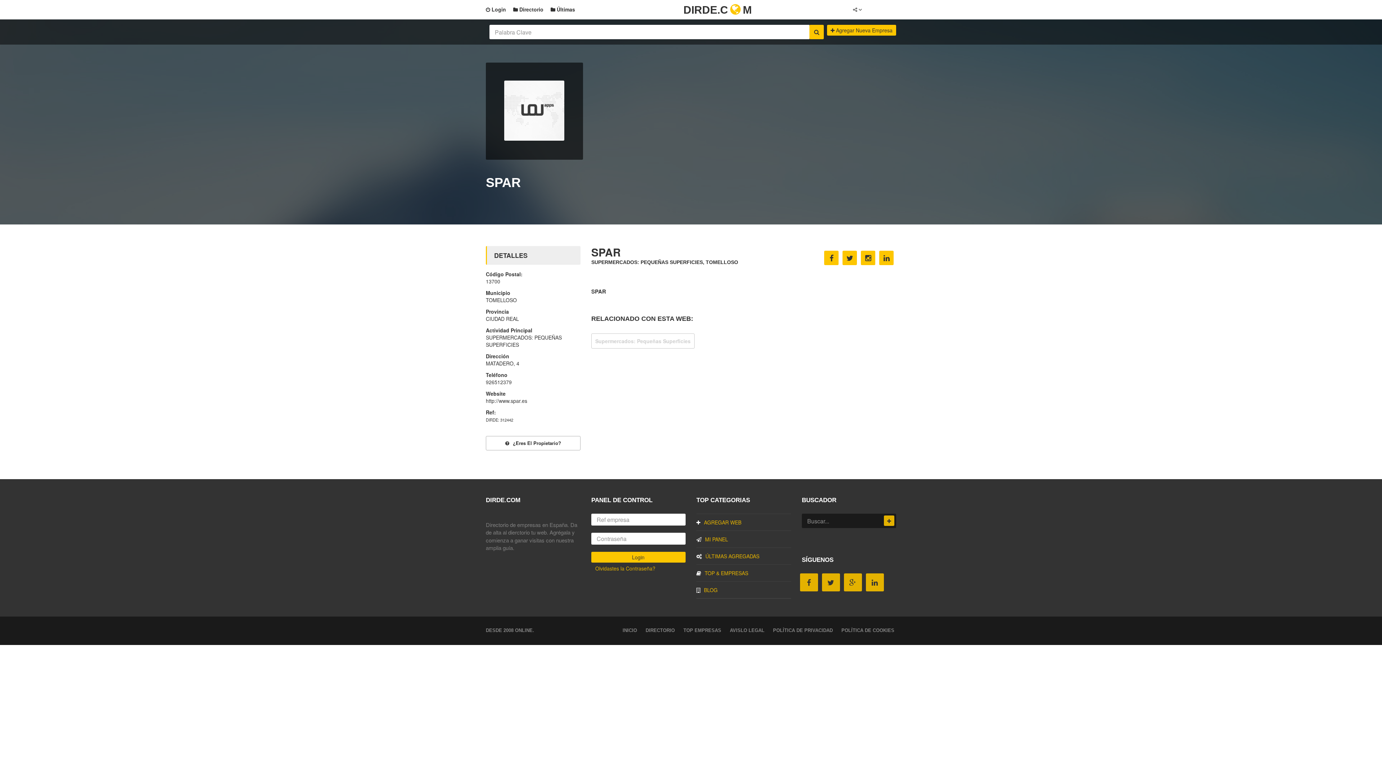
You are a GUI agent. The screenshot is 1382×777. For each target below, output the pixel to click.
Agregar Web (722, 522)
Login (498, 9)
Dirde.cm (717, 10)
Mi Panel (716, 539)
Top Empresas (702, 630)
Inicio (630, 630)
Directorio (530, 9)
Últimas (565, 9)
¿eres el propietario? (537, 443)
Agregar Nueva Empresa (864, 30)
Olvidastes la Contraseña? (625, 568)
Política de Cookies (867, 630)
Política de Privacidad (803, 630)
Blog (711, 590)
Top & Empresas (726, 573)
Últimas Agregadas (732, 556)
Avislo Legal (747, 630)
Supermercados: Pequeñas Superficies (643, 341)
